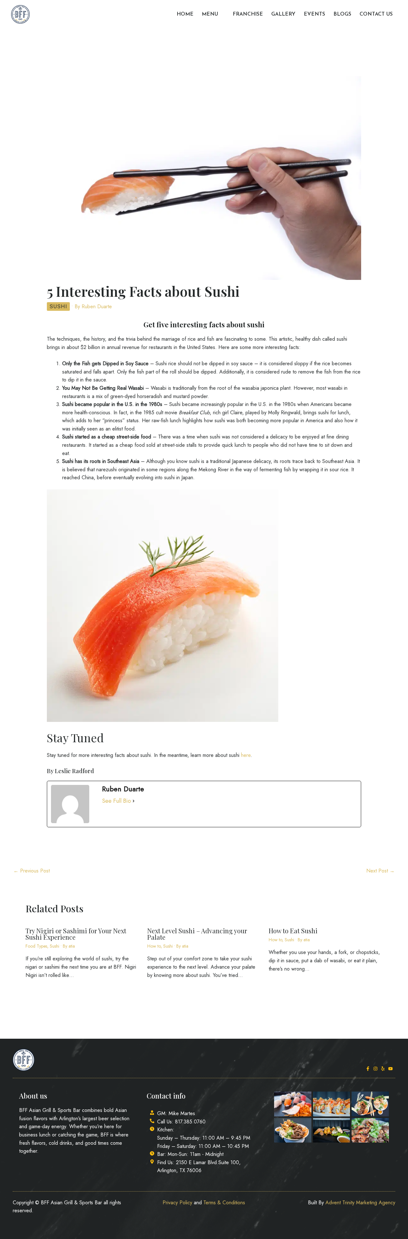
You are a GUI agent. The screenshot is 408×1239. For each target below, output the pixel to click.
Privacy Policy (177, 1202)
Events (314, 14)
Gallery (283, 14)
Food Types (36, 946)
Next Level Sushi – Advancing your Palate (197, 933)
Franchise (248, 14)
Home (185, 14)
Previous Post (31, 870)
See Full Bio (116, 801)
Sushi (58, 306)
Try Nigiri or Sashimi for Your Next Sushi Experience (76, 933)
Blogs (342, 14)
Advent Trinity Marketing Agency (360, 1202)
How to (154, 946)
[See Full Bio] (133, 801)
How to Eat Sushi (293, 930)
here (246, 755)
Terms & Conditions (224, 1202)
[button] (221, 14)
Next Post (380, 870)
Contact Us (376, 14)
